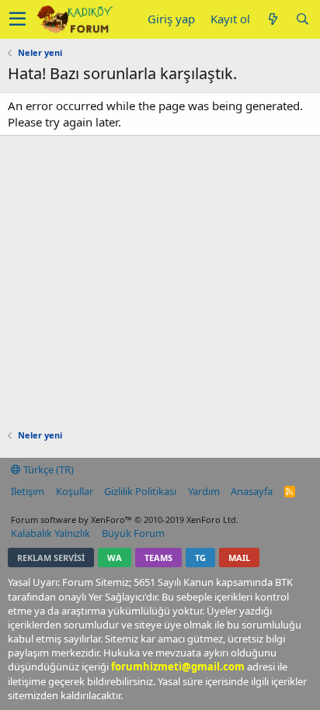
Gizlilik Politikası (140, 491)
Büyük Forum (133, 533)
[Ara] (302, 19)
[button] (17, 19)
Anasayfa (252, 491)
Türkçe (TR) (47, 469)
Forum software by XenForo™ (124, 519)
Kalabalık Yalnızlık (50, 533)
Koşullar (74, 491)
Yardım (204, 491)
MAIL (239, 557)
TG (200, 557)
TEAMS (158, 557)
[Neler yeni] (272, 19)
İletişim (27, 491)
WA (114, 557)
